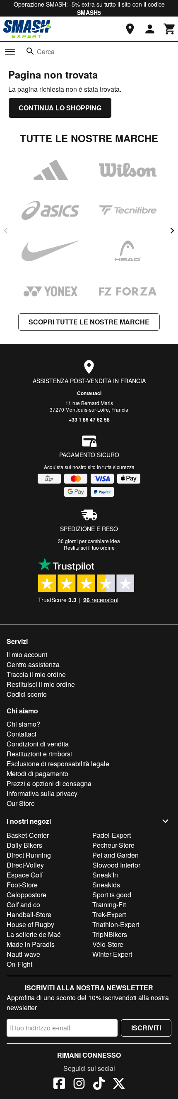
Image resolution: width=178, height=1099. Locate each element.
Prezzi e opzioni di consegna (49, 783)
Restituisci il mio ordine (41, 684)
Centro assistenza (33, 664)
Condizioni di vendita (38, 744)
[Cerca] (30, 51)
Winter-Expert (112, 954)
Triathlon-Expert (115, 924)
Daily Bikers (24, 845)
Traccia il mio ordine (36, 674)
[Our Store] (130, 29)
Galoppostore (26, 894)
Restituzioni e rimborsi (39, 753)
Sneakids (106, 884)
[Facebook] (59, 1084)
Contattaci (89, 393)
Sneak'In (105, 875)
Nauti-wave (23, 954)
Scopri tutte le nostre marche (89, 322)
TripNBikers (109, 934)
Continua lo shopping (60, 107)
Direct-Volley (25, 865)
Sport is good (111, 894)
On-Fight (19, 964)
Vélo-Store (107, 944)
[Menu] (10, 52)
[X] (118, 1084)
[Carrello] (169, 29)
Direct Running (29, 855)
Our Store (21, 803)
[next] (172, 230)
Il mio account (27, 654)
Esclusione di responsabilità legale (58, 763)
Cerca (46, 51)
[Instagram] (79, 1084)
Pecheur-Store (113, 845)
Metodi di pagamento (37, 773)
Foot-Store (22, 884)
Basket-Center (28, 835)
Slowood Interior (116, 865)
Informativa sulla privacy (42, 793)
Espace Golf (25, 875)
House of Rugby (30, 924)
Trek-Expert (109, 914)
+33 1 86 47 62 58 (89, 419)
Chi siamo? (23, 724)
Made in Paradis (31, 944)
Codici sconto (27, 694)
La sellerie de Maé (34, 934)
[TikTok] (99, 1084)
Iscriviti (146, 1027)
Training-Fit (109, 904)
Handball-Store (29, 914)
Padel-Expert (111, 835)
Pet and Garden (115, 855)
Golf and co (23, 904)
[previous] (6, 230)
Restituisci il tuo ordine (89, 547)
